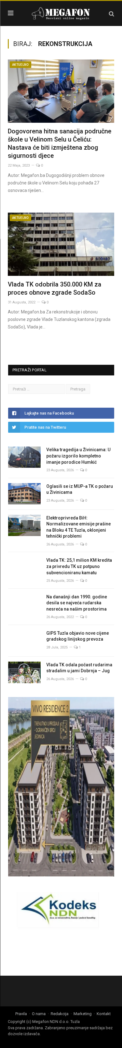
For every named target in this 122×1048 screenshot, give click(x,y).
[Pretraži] (111, 13)
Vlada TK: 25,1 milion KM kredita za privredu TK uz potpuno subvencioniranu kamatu (79, 566)
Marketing (83, 1013)
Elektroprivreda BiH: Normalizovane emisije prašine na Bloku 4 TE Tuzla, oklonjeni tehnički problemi (78, 527)
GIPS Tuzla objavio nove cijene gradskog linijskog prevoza (77, 636)
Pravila (21, 1013)
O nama (39, 1013)
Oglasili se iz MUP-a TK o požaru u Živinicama (79, 489)
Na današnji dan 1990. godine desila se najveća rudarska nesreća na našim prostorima (76, 603)
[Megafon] (61, 13)
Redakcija (60, 1013)
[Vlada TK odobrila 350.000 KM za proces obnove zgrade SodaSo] (61, 244)
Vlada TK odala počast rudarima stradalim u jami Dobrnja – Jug (79, 668)
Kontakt (104, 1013)
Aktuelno (20, 64)
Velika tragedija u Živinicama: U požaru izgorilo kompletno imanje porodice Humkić (78, 455)
